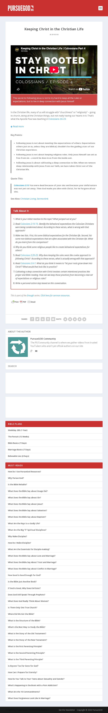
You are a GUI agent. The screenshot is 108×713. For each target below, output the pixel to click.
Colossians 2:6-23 (57, 119)
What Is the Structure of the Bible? (24, 620)
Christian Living (28, 198)
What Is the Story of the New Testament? (27, 640)
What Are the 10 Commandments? (24, 691)
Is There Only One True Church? (22, 607)
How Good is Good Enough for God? (24, 575)
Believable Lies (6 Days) (18, 456)
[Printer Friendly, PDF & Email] (23, 302)
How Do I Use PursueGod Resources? (24, 471)
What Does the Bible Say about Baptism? (27, 517)
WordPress (45, 710)
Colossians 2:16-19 (29, 223)
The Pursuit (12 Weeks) (18, 436)
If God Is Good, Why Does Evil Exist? (24, 588)
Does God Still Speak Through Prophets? (26, 594)
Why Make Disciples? (17, 536)
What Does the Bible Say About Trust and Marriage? (32, 562)
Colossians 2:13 (21, 185)
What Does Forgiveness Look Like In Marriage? (29, 698)
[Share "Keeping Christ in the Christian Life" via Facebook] (32, 319)
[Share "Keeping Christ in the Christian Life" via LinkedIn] (42, 319)
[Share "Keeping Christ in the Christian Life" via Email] (53, 319)
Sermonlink (42, 198)
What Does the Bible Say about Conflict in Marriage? (32, 568)
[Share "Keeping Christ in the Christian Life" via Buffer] (48, 319)
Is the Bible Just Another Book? (22, 581)
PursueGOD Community (43, 338)
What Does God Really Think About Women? (28, 601)
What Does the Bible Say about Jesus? (25, 504)
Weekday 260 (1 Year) (17, 430)
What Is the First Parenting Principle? (25, 646)
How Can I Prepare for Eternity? (22, 672)
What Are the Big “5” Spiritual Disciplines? (27, 530)
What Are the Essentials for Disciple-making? (29, 549)
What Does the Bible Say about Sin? (24, 497)
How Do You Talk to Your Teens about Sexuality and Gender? (36, 679)
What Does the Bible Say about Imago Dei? (28, 491)
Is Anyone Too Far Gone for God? (23, 666)
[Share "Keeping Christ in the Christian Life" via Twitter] (37, 319)
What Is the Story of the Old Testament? (27, 633)
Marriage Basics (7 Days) (19, 449)
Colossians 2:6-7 (28, 263)
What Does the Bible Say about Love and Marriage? (31, 556)
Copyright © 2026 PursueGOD (90, 710)
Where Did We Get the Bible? (21, 614)
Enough (30, 295)
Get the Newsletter (67, 710)
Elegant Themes (22, 710)
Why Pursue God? (16, 478)
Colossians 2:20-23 (29, 255)
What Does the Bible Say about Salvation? (27, 510)
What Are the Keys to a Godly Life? (24, 523)
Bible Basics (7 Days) (17, 443)
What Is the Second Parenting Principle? (26, 653)
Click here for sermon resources (55, 295)
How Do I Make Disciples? (19, 543)
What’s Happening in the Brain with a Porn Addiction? (33, 685)
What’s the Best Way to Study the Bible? (26, 627)
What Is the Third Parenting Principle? (25, 659)
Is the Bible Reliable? (17, 484)
